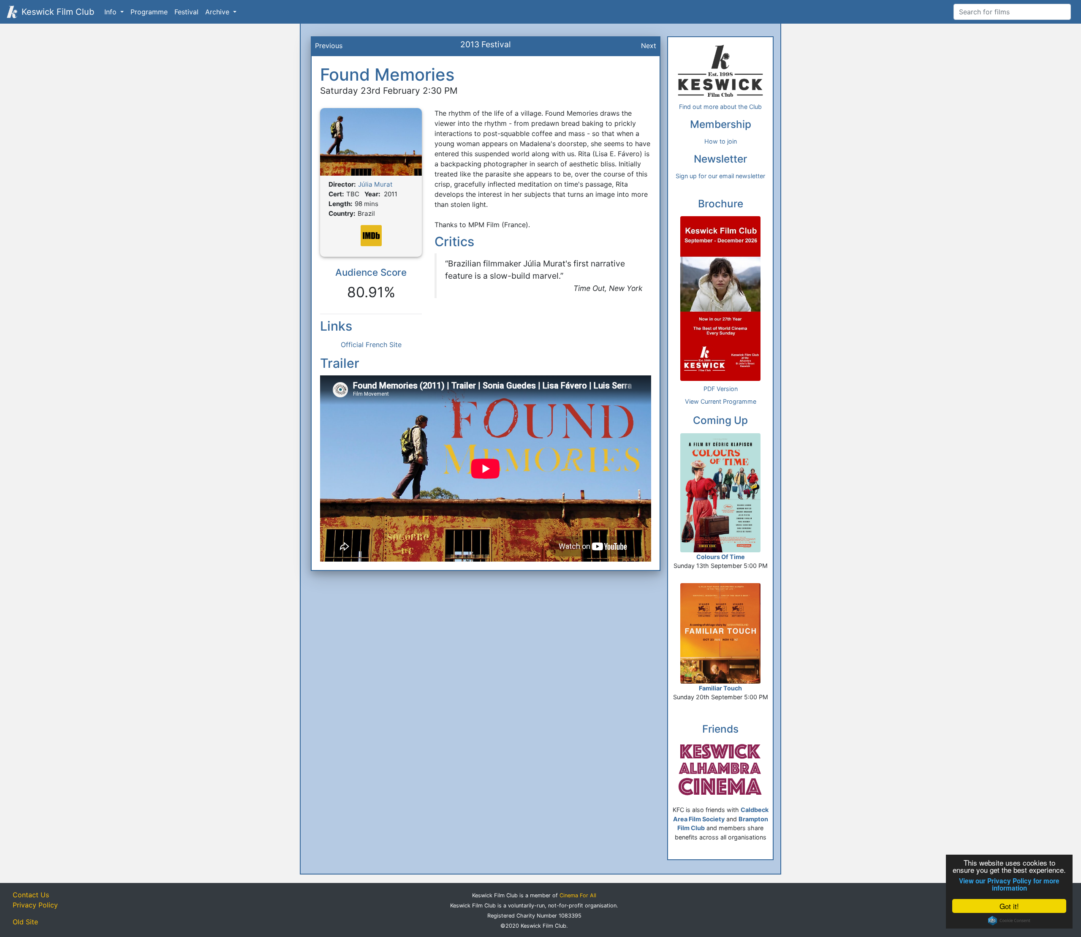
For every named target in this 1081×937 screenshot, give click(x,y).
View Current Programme (720, 401)
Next (648, 45)
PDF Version (720, 388)
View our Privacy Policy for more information (1009, 884)
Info (111, 12)
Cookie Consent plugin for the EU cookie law (1009, 920)
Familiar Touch (720, 688)
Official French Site (371, 344)
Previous (328, 45)
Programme (149, 12)
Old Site (25, 922)
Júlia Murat (375, 184)
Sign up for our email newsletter (720, 175)
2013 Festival (485, 44)
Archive (218, 12)
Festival (186, 12)
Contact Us (31, 895)
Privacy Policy (35, 905)
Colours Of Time (720, 556)
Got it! (1009, 906)
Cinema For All (578, 895)
